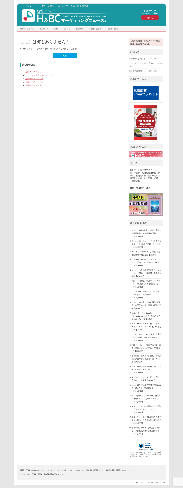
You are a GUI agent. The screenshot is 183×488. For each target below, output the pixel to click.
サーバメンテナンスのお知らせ (39, 75)
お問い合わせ (113, 29)
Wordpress (161, 482)
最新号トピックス (27, 29)
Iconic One (134, 482)
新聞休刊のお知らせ (34, 72)
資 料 (56, 29)
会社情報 (79, 29)
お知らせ (66, 29)
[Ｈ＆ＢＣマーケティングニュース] (64, 23)
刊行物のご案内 (95, 29)
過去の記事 (44, 29)
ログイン (150, 17)
